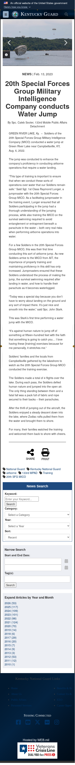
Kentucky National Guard (45, 469)
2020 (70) (10, 626)
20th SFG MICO (16, 477)
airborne (11, 473)
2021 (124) (11, 622)
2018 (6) (10, 634)
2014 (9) (10, 649)
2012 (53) (10, 657)
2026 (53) (10, 603)
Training (48, 473)
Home (14, 688)
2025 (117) (11, 607)
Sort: (8, 531)
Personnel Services (21, 705)
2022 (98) (10, 618)
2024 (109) (11, 611)
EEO (59, 699)
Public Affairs (18, 699)
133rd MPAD (29, 473)
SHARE (30, 458)
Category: (11, 508)
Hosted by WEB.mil (36, 740)
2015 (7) (10, 645)
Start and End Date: (17, 555)
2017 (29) (10, 637)
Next (65, 43)
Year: (8, 520)
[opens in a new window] (18, 723)
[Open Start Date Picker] (66, 560)
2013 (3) (10, 653)
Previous (9, 43)
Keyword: (11, 494)
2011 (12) (10, 660)
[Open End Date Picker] (66, 567)
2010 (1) (10, 664)
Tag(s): (9, 573)
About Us (16, 694)
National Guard (15, 469)
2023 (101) (11, 614)
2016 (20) (10, 641)
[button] (17, 7)
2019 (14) (10, 630)
